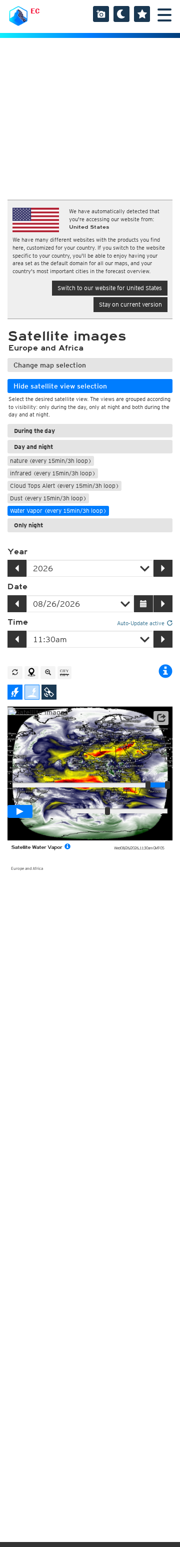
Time (18, 622)
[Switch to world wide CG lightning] (32, 692)
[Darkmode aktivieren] (122, 14)
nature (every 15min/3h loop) (51, 460)
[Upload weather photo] (101, 14)
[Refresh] (15, 672)
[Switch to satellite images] (49, 692)
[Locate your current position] (31, 672)
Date (18, 586)
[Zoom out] (48, 672)
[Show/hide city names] (65, 672)
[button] (161, 718)
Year (18, 551)
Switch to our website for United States (110, 288)
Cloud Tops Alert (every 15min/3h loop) (64, 485)
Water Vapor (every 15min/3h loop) (58, 510)
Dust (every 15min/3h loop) (48, 498)
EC (35, 11)
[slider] (167, 785)
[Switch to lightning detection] (15, 692)
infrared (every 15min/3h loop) (53, 473)
